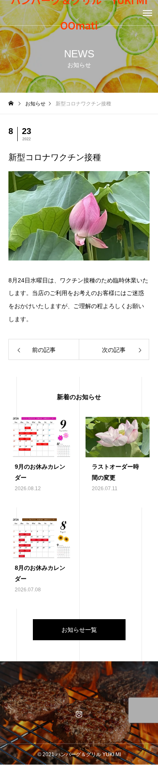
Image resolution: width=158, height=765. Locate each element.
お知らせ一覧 (79, 629)
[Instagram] (79, 714)
